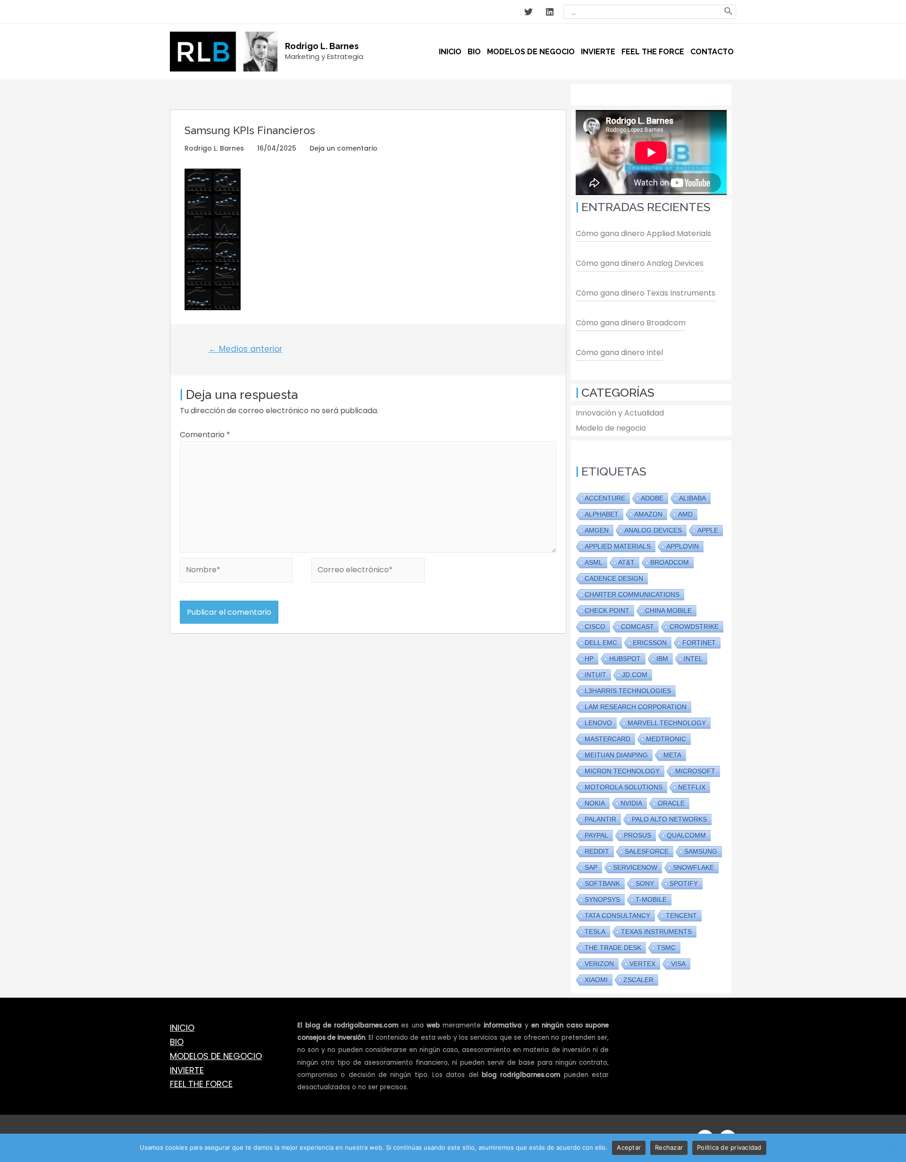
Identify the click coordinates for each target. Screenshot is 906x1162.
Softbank (602, 883)
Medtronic (666, 739)
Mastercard (607, 739)
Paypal (596, 835)
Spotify (684, 883)
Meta (672, 755)
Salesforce (647, 851)
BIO (177, 1042)
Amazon (648, 514)
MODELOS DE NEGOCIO (216, 1056)
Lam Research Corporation (636, 707)
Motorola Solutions (624, 787)
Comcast (637, 626)
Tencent (681, 915)
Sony (645, 883)
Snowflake (693, 867)
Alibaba (692, 498)
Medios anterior (245, 349)
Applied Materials (618, 546)
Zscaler (638, 980)
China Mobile (668, 610)
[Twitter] (528, 12)
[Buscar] (728, 11)
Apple (707, 530)
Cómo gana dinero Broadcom (631, 322)
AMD (685, 514)
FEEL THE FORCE (201, 1084)
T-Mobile (651, 899)
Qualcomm (686, 835)
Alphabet (602, 514)
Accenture (605, 498)
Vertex (642, 963)
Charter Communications (632, 594)
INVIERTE (187, 1070)
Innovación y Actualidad (620, 412)
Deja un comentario (344, 148)
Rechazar (669, 1147)
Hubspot (625, 658)
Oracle (671, 803)
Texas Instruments (656, 931)
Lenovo (598, 723)
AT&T (626, 562)
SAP (591, 867)
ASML (594, 562)
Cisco (595, 626)
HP (589, 658)
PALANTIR (600, 819)
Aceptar (629, 1147)
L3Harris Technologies (628, 691)
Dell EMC (601, 642)
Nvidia (631, 803)
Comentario (205, 434)
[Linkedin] (549, 12)
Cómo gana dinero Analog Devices (640, 263)
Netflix (691, 787)
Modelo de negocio (611, 428)
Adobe (652, 498)
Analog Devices (653, 530)
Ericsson (650, 642)
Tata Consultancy (617, 915)
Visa (678, 963)
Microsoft (695, 771)
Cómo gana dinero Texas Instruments (645, 293)
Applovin (682, 546)
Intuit (595, 675)
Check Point (607, 610)
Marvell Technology (667, 723)
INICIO (182, 1028)
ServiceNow (635, 867)
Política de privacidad (729, 1147)
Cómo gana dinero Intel (619, 352)
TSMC (666, 947)
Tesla (595, 931)
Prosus (637, 835)
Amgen (597, 530)
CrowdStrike (694, 626)
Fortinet (699, 642)
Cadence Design (614, 578)
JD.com (634, 675)
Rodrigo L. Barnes (322, 46)
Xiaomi (596, 980)
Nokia (595, 803)
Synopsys (602, 899)
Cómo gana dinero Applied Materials (643, 233)
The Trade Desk (613, 947)
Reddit (597, 851)
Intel (693, 658)
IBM (662, 658)
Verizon (599, 963)
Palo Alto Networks (669, 819)
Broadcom (669, 562)
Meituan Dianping (616, 755)
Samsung (700, 851)
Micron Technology (622, 771)
